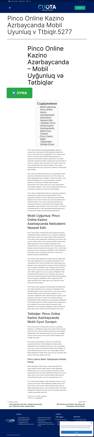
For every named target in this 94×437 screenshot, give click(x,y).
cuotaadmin (44, 396)
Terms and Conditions (82, 435)
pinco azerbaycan (50, 150)
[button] (14, 7)
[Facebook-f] (78, 1)
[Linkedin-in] (81, 1)
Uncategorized (38, 398)
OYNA (21, 93)
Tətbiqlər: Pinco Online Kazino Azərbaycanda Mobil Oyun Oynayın (47, 128)
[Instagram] (83, 1)
